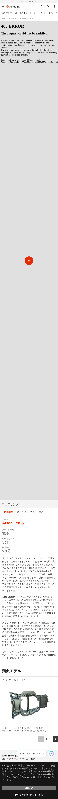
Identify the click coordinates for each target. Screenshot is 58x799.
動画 (51, 13)
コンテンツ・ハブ (10, 13)
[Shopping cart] (48, 6)
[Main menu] (3, 6)
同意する (29, 788)
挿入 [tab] (41, 511)
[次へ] (55, 739)
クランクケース (9, 680)
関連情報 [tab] (8, 511)
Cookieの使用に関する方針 (35, 777)
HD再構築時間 (8, 539)
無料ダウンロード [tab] (26, 511)
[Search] (42, 6)
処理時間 (6, 547)
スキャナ (6, 519)
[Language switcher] (55, 6)
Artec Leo (11, 523)
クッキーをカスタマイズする (29, 794)
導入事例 (23, 13)
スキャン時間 (8, 530)
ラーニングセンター (38, 13)
